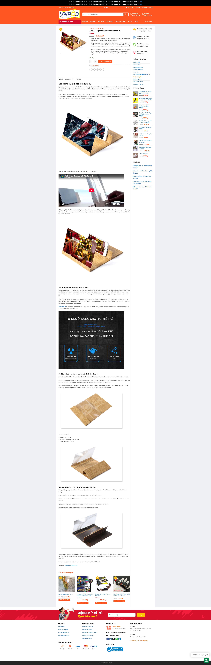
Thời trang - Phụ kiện (138, 84)
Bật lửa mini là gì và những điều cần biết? (142, 177)
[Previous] (58, 591)
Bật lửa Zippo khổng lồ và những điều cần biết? (142, 182)
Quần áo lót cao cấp (138, 81)
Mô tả (61, 79)
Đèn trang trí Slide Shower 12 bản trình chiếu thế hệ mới (84, 594)
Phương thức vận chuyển (88, 635)
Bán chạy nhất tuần (138, 69)
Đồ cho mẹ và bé (137, 64)
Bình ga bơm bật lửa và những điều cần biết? (142, 172)
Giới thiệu (93, 21)
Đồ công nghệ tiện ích (71, 565)
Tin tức (130, 21)
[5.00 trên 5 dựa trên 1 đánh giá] (109, 33)
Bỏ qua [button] (140, 1)
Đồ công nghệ (136, 62)
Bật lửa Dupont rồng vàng (65, 594)
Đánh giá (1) (69, 79)
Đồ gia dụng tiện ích (138, 67)
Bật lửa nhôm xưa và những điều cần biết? (142, 188)
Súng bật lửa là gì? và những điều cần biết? (142, 167)
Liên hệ (136, 21)
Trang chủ (85, 21)
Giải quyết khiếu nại (87, 638)
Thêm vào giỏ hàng (105, 61)
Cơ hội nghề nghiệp (63, 629)
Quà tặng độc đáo (137, 79)
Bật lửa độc (136, 72)
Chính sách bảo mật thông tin (89, 632)
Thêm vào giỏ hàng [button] (64, 599)
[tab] (61, 79)
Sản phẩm (101, 21)
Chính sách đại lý (120, 21)
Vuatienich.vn (62, 306)
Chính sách (109, 21)
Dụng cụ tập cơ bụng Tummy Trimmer (103, 594)
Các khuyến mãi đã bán (63, 635)
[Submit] (126, 14)
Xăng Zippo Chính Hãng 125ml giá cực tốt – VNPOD (121, 594)
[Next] (130, 591)
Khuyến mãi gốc (137, 77)
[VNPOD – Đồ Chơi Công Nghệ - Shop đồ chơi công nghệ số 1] (69, 14)
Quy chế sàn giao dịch (63, 632)
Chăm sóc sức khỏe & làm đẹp (140, 74)
